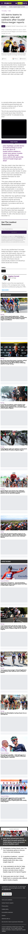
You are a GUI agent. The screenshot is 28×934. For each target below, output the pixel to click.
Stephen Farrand (11, 26)
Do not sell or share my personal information (12, 921)
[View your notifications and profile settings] (16, 3)
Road (3, 271)
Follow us (16, 58)
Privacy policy (5, 906)
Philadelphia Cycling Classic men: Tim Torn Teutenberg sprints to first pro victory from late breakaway (15, 850)
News (3, 26)
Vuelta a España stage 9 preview (17, 6)
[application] (14, 128)
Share (5, 58)
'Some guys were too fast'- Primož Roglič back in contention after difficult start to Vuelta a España (15, 878)
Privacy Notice (20, 237)
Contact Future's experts (7, 903)
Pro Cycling (4, 10)
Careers (3, 915)
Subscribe (20, 3)
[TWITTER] (9, 280)
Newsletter (24, 58)
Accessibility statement (7, 912)
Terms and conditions (7, 899)
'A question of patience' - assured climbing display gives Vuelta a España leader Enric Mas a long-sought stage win (13, 859)
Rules (9, 10)
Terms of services (18, 236)
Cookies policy (5, 909)
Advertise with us (6, 918)
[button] (26, 3)
